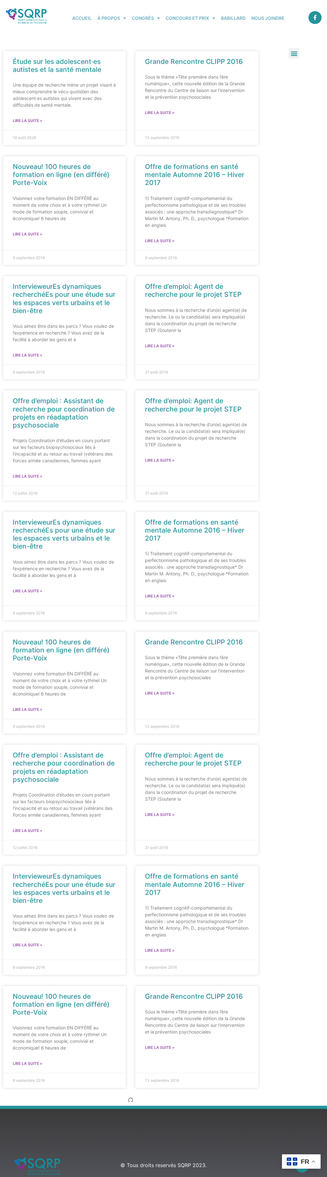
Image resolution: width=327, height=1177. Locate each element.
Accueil (82, 18)
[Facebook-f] (315, 17)
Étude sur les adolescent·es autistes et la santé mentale (57, 65)
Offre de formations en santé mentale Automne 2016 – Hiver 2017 (194, 175)
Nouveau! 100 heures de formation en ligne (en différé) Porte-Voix (61, 175)
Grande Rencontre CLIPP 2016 (194, 61)
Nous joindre (268, 18)
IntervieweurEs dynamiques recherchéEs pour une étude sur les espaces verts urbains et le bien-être (64, 298)
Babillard (233, 18)
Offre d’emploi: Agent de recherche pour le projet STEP (193, 290)
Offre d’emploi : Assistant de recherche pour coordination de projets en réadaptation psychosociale (64, 413)
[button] (294, 53)
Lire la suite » (27, 120)
